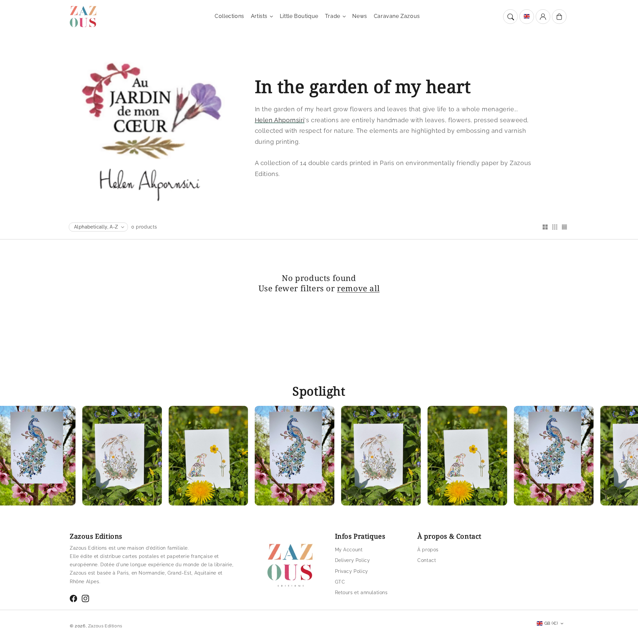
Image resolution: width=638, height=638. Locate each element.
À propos (428, 549)
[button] (510, 16)
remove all (358, 288)
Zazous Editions (105, 625)
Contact (426, 560)
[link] (103, 457)
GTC (340, 582)
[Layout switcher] (545, 227)
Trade (332, 16)
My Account (349, 549)
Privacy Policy (351, 571)
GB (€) (551, 623)
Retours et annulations (361, 592)
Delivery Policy (352, 560)
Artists (259, 16)
